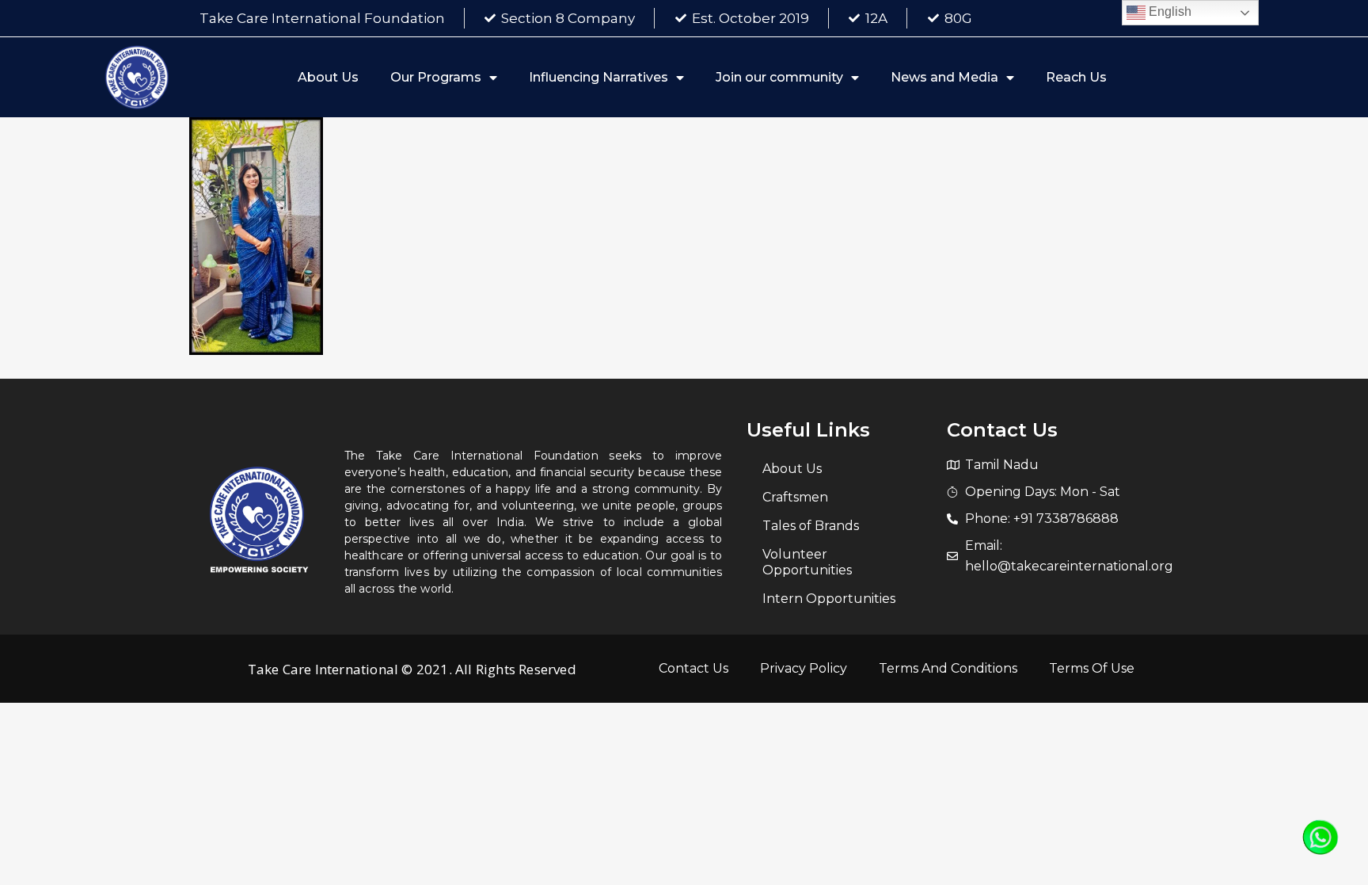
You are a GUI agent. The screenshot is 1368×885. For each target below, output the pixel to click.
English (1168, 11)
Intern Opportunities (828, 598)
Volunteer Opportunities (807, 562)
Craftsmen (795, 497)
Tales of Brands (810, 525)
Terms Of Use (1091, 668)
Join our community (779, 77)
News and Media (944, 77)
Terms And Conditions (948, 668)
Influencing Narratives (598, 77)
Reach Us (1076, 77)
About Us (328, 77)
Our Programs (435, 77)
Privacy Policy (803, 668)
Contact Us (693, 668)
